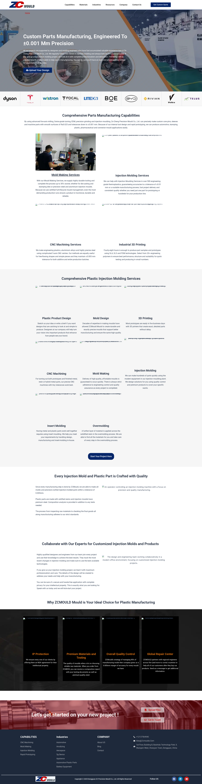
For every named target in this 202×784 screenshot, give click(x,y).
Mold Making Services (66, 174)
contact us (136, 5)
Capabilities (70, 5)
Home (27, 13)
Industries (96, 5)
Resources (110, 5)
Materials (83, 5)
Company (123, 5)
